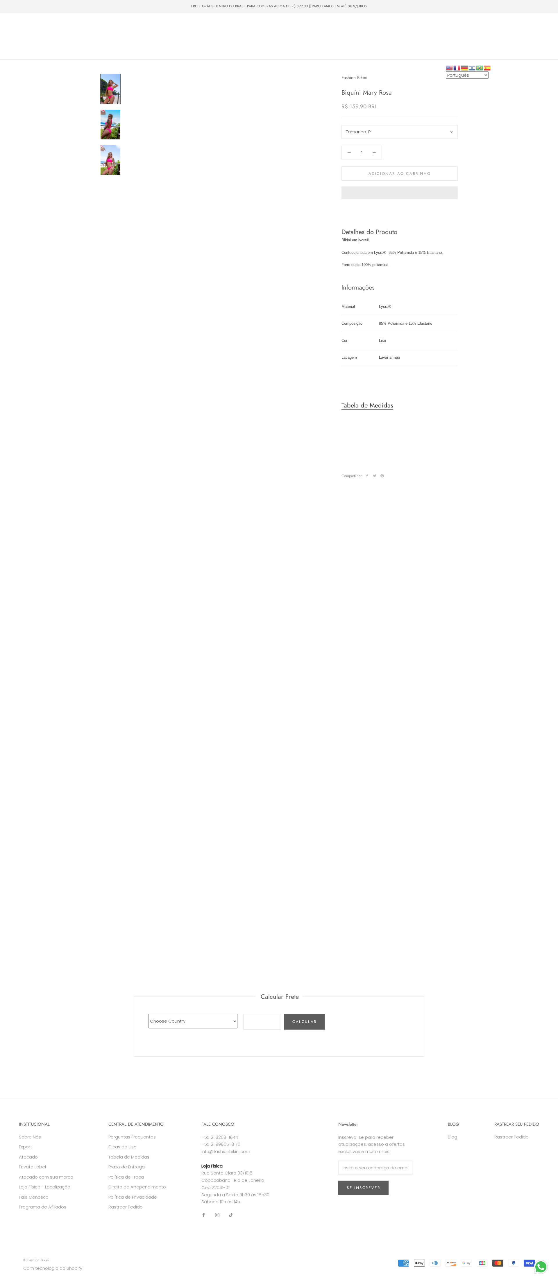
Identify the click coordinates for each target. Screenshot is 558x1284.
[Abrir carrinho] (540, 36)
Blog (452, 1137)
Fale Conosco (152, 41)
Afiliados (185, 41)
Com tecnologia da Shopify (52, 1268)
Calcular (304, 1021)
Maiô (66, 31)
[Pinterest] (382, 475)
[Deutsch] (464, 67)
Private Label (83, 41)
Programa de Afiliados (42, 1207)
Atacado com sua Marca (37, 41)
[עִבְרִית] (472, 67)
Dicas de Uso (122, 1147)
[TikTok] (231, 1215)
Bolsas (119, 31)
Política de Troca (126, 1177)
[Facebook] (367, 475)
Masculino (92, 31)
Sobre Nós (117, 41)
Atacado (215, 31)
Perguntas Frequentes (132, 1137)
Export (25, 1147)
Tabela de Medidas (367, 405)
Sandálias (186, 31)
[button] (399, 192)
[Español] (487, 67)
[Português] (480, 67)
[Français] (457, 67)
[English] (449, 67)
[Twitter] (374, 475)
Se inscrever (363, 1187)
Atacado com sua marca (46, 1177)
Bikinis (44, 31)
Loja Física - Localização (44, 1187)
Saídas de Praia (151, 31)
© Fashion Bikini (36, 1260)
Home (20, 31)
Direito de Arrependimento (137, 1187)
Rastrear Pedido (125, 1207)
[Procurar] (528, 36)
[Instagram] (217, 1215)
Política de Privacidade (132, 1197)
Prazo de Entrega (126, 1167)
